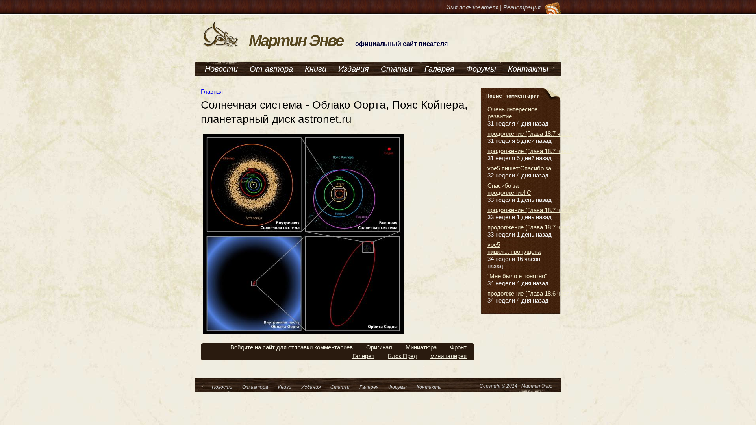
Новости (221, 69)
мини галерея (448, 356)
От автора (271, 69)
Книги (315, 69)
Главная (212, 91)
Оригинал (379, 347)
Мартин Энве (296, 40)
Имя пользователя (472, 7)
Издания (353, 69)
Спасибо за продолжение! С (509, 189)
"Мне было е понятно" (517, 276)
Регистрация (522, 7)
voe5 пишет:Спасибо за (519, 168)
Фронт (458, 347)
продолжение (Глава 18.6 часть (530, 293)
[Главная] (221, 46)
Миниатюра (421, 347)
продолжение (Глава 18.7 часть (530, 133)
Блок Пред (402, 356)
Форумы (481, 69)
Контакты (528, 69)
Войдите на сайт (252, 347)
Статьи (397, 69)
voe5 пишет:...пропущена (514, 248)
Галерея (439, 69)
